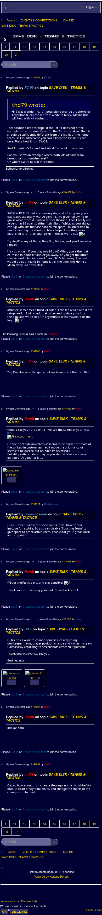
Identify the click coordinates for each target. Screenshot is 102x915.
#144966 (35, 351)
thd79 (79, 192)
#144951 (35, 77)
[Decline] (19, 911)
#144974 (35, 504)
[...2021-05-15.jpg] (34, 674)
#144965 (35, 289)
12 (24, 46)
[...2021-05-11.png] (12, 471)
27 (16, 54)
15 (54, 46)
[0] (20, 436)
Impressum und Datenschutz (19, 901)
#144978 (66, 561)
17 (74, 46)
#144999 (35, 764)
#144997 (35, 707)
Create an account (34, 179)
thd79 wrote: (28, 104)
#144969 (66, 408)
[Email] (34, 894)
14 (44, 46)
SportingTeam (51, 504)
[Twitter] (15, 894)
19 (94, 46)
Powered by (41, 876)
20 (6, 54)
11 (14, 46)
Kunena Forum (59, 876)
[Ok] (4, 911)
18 (84, 46)
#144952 (66, 192)
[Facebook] (5, 894)
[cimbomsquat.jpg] (12, 674)
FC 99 (47, 77)
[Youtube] (24, 894)
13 (34, 46)
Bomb (47, 289)
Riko (78, 619)
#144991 (66, 619)
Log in (14, 179)
